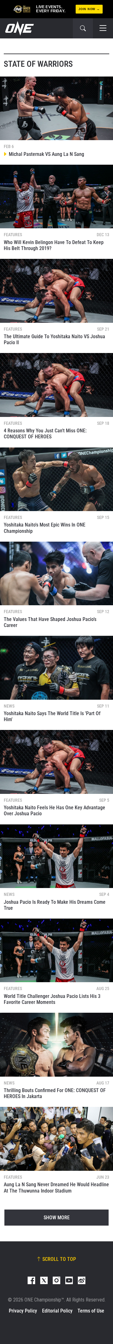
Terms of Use (91, 1311)
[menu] (103, 28)
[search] (83, 28)
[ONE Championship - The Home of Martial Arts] (19, 28)
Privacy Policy (23, 1311)
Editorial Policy (57, 1311)
